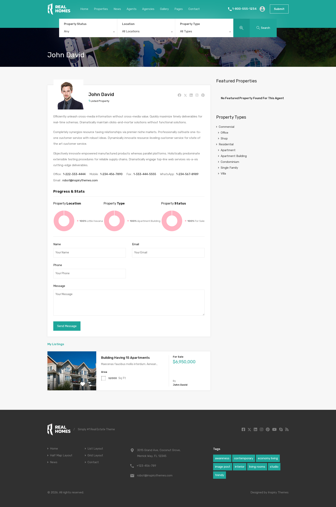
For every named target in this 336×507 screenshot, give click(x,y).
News (117, 9)
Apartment (228, 150)
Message (59, 286)
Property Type (190, 24)
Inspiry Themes (278, 492)
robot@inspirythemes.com (80, 180)
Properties (101, 9)
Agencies (148, 9)
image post (222, 466)
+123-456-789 (146, 465)
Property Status (75, 24)
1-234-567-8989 (187, 174)
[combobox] (88, 32)
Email (135, 244)
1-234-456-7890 (111, 174)
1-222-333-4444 (74, 174)
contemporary (243, 458)
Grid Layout (95, 455)
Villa (223, 173)
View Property (71, 382)
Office (224, 132)
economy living (268, 458)
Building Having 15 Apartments (125, 358)
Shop (224, 138)
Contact (194, 9)
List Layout (95, 448)
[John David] (68, 107)
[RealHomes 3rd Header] (59, 13)
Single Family (229, 167)
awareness (222, 458)
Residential (226, 144)
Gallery (164, 9)
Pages (178, 9)
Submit (279, 9)
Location (128, 24)
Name (57, 244)
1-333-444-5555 (144, 174)
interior (239, 466)
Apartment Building (234, 156)
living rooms (257, 466)
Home (84, 9)
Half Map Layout (61, 455)
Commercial (226, 127)
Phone (57, 265)
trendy (219, 475)
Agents (131, 9)
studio (274, 466)
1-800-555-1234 (244, 9)
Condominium (230, 162)
